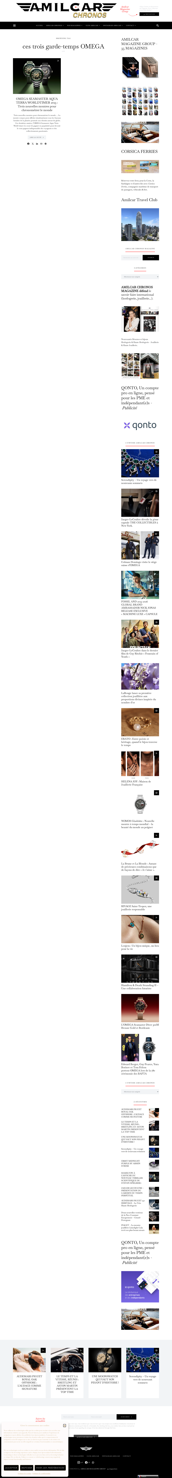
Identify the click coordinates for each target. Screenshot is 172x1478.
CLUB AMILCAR (92, 25)
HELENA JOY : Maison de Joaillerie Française (136, 783)
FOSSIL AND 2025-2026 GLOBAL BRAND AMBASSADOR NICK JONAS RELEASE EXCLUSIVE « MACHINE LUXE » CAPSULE (139, 608)
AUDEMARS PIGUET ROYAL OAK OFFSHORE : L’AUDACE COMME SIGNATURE (132, 1113)
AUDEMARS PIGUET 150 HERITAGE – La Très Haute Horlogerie (133, 1203)
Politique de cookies (24, 1473)
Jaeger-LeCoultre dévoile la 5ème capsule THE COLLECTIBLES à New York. (139, 522)
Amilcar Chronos (54, 25)
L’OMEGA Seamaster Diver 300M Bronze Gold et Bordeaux (140, 1026)
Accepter (11, 1468)
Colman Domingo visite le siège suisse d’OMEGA (139, 563)
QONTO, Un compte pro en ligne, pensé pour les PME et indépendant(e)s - (140, 397)
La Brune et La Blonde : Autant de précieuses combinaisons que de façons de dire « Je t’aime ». (139, 866)
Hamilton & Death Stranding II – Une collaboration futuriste (139, 987)
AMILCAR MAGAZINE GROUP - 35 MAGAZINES (139, 43)
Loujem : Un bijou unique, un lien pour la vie (140, 947)
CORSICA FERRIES (139, 151)
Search (151, 257)
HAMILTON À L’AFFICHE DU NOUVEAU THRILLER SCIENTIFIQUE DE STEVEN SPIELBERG (132, 1178)
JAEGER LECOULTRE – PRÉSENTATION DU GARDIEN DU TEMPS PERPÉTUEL (132, 1192)
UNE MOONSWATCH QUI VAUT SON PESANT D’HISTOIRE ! (133, 1139)
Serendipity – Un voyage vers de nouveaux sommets (139, 481)
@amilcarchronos (85, 1437)
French (143, 1476)
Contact (130, 25)
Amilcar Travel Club (139, 199)
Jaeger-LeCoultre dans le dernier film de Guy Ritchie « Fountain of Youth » (139, 653)
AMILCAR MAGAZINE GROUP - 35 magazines (99, 1469)
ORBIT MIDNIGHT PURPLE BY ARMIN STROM (130, 1163)
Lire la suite (35, 137)
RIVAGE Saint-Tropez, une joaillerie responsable (136, 908)
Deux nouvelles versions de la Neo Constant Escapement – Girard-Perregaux (132, 1216)
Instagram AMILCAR (112, 25)
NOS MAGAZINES (74, 25)
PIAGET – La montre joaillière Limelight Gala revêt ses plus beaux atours (132, 1227)
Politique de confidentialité (41, 1473)
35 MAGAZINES (149, 14)
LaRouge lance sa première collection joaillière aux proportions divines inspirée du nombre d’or (138, 697)
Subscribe (125, 1417)
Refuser (26, 1468)
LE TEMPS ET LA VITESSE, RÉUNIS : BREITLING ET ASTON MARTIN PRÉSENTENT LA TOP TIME (132, 1127)
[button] (64, 1425)
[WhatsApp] (93, 1462)
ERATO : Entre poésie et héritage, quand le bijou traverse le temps (139, 742)
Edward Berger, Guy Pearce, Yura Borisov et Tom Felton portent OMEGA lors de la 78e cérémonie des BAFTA (140, 1069)
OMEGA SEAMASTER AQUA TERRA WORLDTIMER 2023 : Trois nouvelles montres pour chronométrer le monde (37, 104)
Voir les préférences (50, 1468)
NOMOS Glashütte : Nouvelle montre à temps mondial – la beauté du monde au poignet (137, 824)
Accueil (39, 25)
